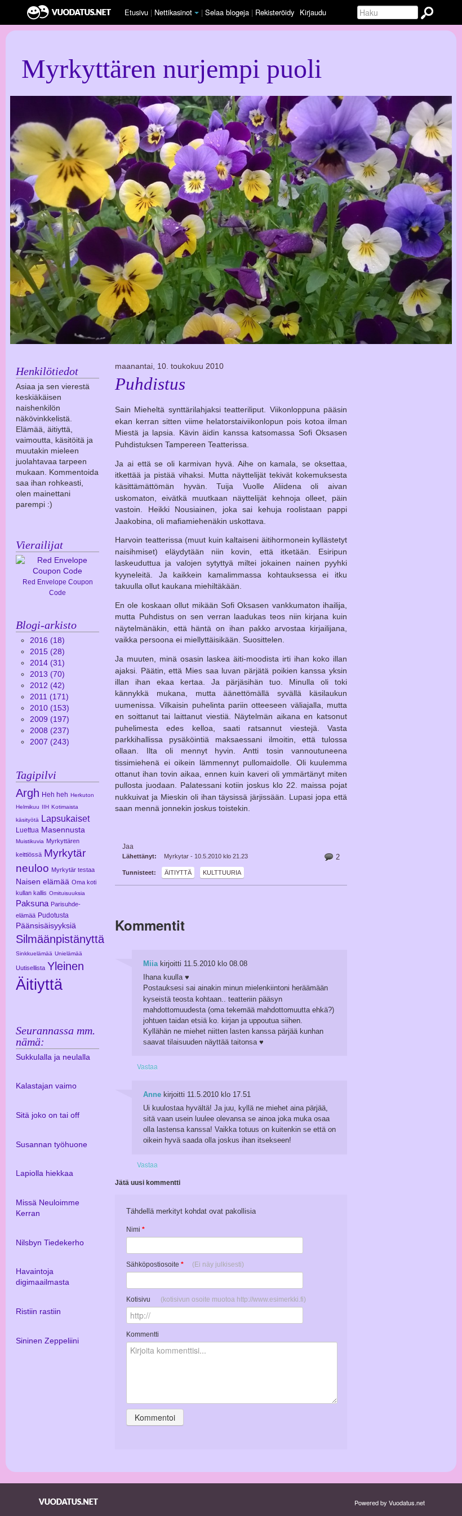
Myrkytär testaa (73, 869)
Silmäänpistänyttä (60, 939)
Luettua (27, 830)
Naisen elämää (42, 882)
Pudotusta (53, 915)
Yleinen (65, 966)
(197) (49, 719)
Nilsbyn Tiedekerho (50, 1243)
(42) (47, 685)
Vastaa (147, 1066)
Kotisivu (216, 1299)
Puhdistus (150, 384)
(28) (47, 651)
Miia (150, 963)
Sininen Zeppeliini (47, 1341)
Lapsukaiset (65, 818)
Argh (27, 793)
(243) (49, 742)
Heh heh (55, 795)
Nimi (135, 1229)
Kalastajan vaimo (46, 1086)
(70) (47, 674)
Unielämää (68, 953)
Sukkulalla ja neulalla (53, 1057)
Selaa (227, 12)
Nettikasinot (173, 12)
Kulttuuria (222, 872)
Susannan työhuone (51, 1144)
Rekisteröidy (274, 12)
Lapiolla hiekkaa (44, 1173)
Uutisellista (30, 967)
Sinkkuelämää (34, 953)
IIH (45, 807)
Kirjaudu (313, 12)
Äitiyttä (178, 872)
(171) (49, 697)
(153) (49, 708)
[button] (196, 13)
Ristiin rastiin (38, 1311)
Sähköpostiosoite (185, 1264)
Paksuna (32, 903)
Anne (152, 1094)
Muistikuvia (30, 841)
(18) (47, 640)
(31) (47, 663)
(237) (49, 730)
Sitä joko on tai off (47, 1115)
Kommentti (142, 1334)
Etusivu (136, 12)
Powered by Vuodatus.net (389, 1502)
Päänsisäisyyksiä (46, 926)
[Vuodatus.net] (68, 1501)
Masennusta (63, 830)
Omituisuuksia (67, 893)
